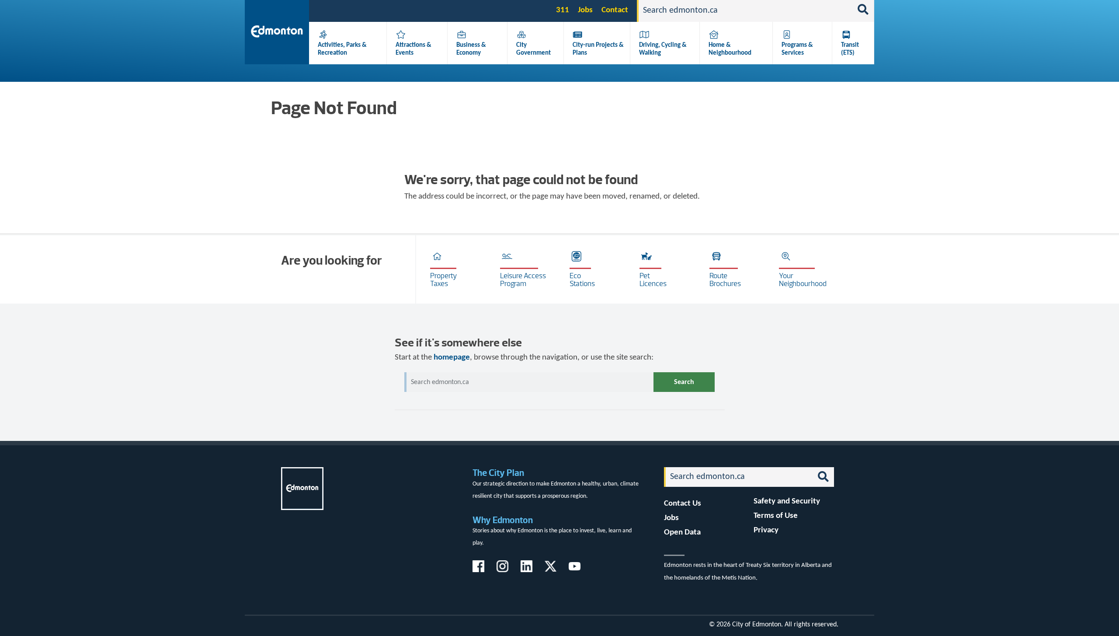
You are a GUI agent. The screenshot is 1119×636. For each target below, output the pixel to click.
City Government (533, 49)
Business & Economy (471, 49)
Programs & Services (797, 49)
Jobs (585, 10)
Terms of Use (776, 516)
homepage (452, 357)
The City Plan (498, 472)
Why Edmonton (503, 519)
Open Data (682, 532)
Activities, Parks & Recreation (342, 49)
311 (562, 10)
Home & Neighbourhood (730, 49)
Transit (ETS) (850, 49)
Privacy (766, 530)
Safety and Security (787, 501)
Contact (614, 10)
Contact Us (682, 504)
